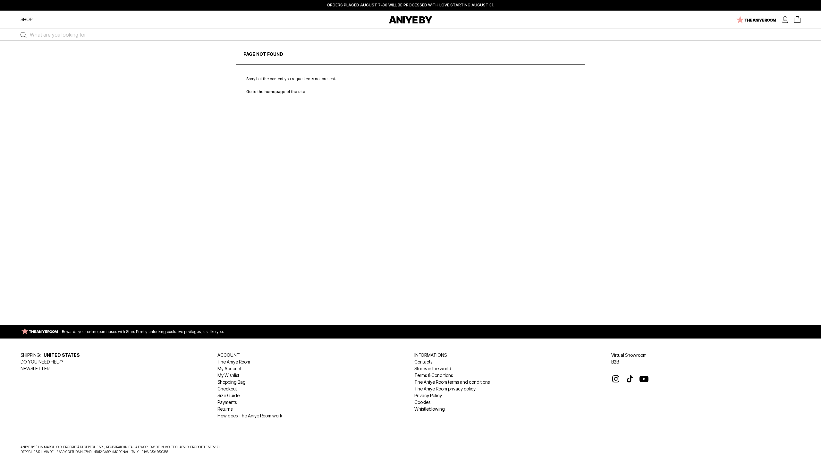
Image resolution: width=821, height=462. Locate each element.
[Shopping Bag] (797, 20)
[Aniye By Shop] (410, 20)
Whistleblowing (429, 409)
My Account (229, 368)
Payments (227, 402)
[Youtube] (644, 379)
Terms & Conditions (433, 375)
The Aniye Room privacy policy (445, 388)
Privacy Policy (428, 395)
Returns (225, 409)
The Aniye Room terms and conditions (452, 382)
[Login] (785, 20)
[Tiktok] (630, 379)
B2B (615, 361)
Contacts (423, 361)
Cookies (422, 402)
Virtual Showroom (629, 355)
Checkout (227, 388)
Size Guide (228, 395)
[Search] (22, 34)
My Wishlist (228, 375)
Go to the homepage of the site (275, 91)
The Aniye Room (233, 361)
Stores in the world (432, 368)
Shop (26, 19)
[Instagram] (616, 379)
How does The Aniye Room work (249, 415)
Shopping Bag (231, 382)
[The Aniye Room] (755, 20)
